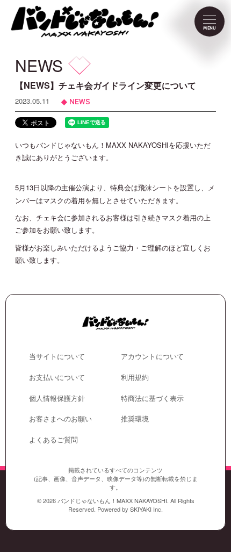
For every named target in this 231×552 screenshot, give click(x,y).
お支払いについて (57, 377)
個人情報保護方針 (57, 398)
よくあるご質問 (53, 439)
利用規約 (135, 377)
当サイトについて (57, 356)
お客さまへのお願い (60, 418)
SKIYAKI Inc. (146, 509)
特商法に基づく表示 (152, 398)
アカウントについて (152, 356)
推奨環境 (135, 418)
